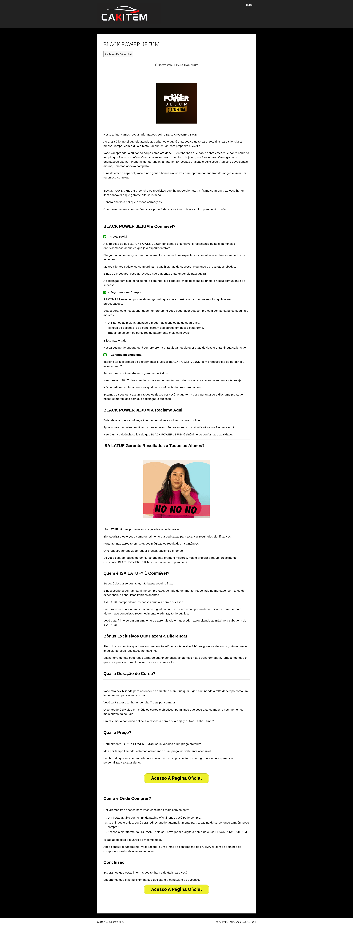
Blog (249, 5)
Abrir (129, 54)
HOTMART (113, 299)
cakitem (101, 922)
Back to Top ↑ (249, 922)
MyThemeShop (233, 922)
